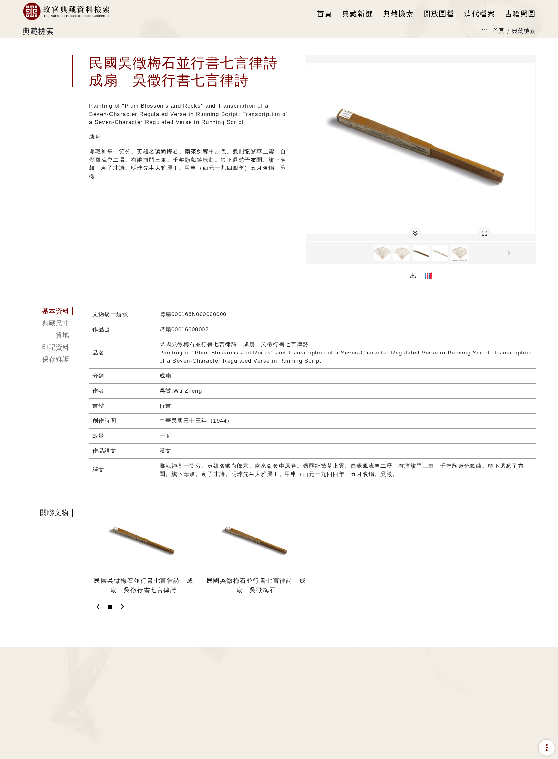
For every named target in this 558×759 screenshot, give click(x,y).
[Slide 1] (110, 607)
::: (302, 13)
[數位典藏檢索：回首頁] (66, 11)
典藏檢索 (524, 30)
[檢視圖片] (382, 253)
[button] (413, 275)
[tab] (47, 311)
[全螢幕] (484, 233)
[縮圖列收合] (415, 233)
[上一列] (310, 253)
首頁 (499, 30)
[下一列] (531, 253)
